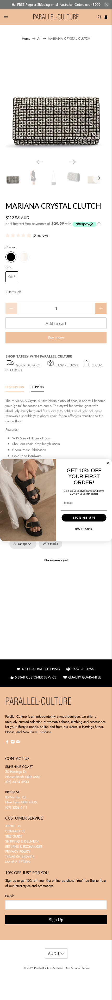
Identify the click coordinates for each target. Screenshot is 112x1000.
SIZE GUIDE (13, 836)
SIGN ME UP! (84, 517)
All (39, 38)
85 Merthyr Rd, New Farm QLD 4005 (21, 800)
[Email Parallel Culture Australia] (18, 742)
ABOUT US (13, 826)
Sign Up (56, 919)
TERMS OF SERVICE (19, 856)
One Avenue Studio (77, 968)
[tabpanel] (56, 578)
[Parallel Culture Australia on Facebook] (7, 742)
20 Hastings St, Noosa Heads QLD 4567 (22, 774)
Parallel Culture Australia (48, 968)
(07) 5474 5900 (17, 781)
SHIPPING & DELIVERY (22, 841)
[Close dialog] (108, 463)
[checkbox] (50, 544)
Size (8, 267)
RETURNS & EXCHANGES (23, 846)
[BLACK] (10, 257)
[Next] (72, 162)
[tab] (14, 388)
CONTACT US (15, 831)
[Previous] (39, 162)
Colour (10, 247)
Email (10, 895)
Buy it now (56, 338)
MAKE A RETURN (17, 861)
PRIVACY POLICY (17, 851)
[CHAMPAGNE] (23, 257)
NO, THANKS (84, 529)
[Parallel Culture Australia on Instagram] (13, 742)
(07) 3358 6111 (16, 807)
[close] (106, 4)
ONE (11, 276)
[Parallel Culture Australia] (56, 17)
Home (26, 38)
